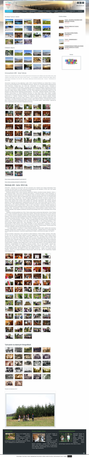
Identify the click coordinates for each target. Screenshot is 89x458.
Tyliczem (55, 441)
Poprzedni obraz (5, 392)
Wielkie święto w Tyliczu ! (72, 26)
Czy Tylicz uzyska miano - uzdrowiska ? (71, 33)
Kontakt (80, 11)
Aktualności (33, 11)
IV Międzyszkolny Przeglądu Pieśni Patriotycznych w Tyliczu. (74, 46)
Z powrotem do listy (55, 392)
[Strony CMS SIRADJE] (84, 454)
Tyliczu (25, 436)
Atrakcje (40, 11)
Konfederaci (17, 11)
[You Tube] (83, 3)
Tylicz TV (72, 11)
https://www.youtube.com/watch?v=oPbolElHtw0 (15, 182)
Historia (48, 11)
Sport (56, 11)
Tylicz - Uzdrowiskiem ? (71, 39)
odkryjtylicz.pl (80, 5)
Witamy (9, 11)
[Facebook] (80, 3)
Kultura (64, 11)
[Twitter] (78, 3)
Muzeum (25, 11)
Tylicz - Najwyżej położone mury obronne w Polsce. (73, 20)
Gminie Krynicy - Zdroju (78, 440)
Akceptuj (70, 456)
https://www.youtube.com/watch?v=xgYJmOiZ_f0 (15, 179)
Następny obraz (7, 392)
